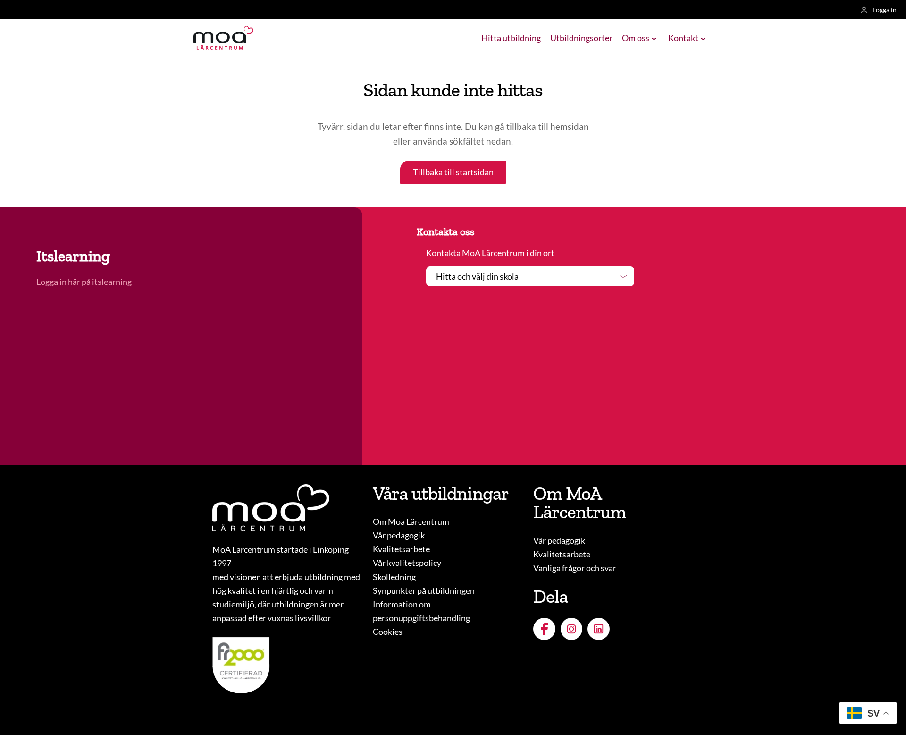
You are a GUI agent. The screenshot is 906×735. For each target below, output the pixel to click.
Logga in (884, 10)
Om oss (635, 38)
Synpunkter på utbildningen (424, 590)
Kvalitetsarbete (401, 549)
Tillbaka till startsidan (453, 172)
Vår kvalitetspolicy (407, 562)
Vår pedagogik (399, 535)
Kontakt (683, 38)
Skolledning (394, 577)
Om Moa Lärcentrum (411, 521)
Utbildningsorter (581, 38)
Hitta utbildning (511, 38)
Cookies (388, 631)
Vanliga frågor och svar (574, 568)
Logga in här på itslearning (84, 281)
